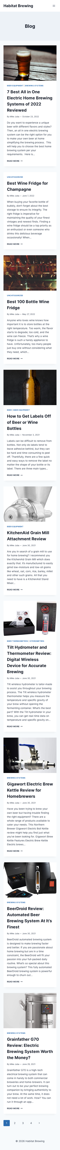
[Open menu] (54, 5)
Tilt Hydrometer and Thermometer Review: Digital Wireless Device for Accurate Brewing (29, 659)
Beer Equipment (15, 86)
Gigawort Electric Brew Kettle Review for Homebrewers (30, 790)
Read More (15, 161)
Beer (9, 410)
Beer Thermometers (17, 641)
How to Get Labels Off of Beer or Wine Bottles (29, 422)
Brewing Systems (34, 86)
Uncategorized (15, 177)
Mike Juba (14, 116)
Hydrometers (37, 641)
